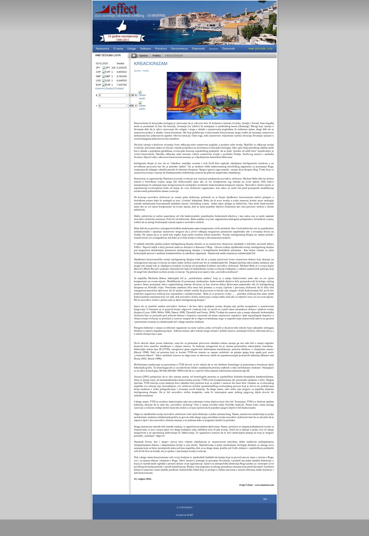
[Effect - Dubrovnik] (184, 512)
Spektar (143, 55)
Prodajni (119, 88)
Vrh (265, 499)
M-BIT (190, 515)
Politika (157, 55)
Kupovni (99, 88)
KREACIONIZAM (150, 63)
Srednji (109, 88)
